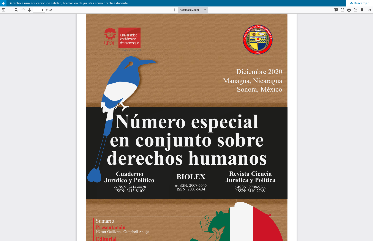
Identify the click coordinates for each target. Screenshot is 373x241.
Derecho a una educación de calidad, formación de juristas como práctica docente (68, 3)
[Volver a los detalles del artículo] (3, 3)
